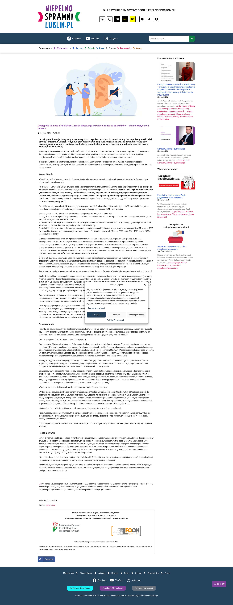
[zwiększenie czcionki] (156, 19)
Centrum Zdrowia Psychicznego (171, 149)
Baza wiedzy (126, 48)
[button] (145, 285)
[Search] (192, 39)
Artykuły (79, 48)
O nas (138, 48)
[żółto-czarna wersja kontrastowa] (125, 19)
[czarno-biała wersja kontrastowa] (117, 19)
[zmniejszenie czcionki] (142, 19)
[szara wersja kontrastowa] (109, 19)
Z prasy (112, 48)
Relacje (91, 48)
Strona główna (45, 48)
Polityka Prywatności (115, 320)
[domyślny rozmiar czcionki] (149, 19)
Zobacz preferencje (136, 315)
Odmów (116, 315)
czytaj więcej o (175, 214)
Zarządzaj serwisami (96, 308)
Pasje (101, 48)
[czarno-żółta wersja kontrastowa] (133, 19)
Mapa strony (68, 573)
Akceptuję (96, 315)
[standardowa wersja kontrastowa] (102, 19)
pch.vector (50, 505)
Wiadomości (62, 48)
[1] (65, 201)
